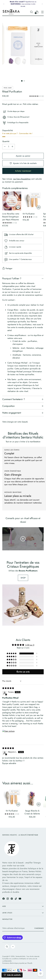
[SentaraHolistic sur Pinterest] (12, 899)
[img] (8, 688)
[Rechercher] (7, 947)
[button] (12, 653)
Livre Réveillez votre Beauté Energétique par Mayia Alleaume (10, 216)
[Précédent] (4, 4)
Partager (9, 268)
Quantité (5, 141)
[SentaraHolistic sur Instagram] (7, 899)
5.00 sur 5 (29, 645)
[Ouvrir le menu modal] (42, 11)
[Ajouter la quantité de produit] (12, 146)
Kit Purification (29, 213)
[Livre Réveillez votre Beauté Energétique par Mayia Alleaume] (11, 201)
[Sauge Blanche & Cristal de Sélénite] (32, 798)
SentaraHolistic (20, 956)
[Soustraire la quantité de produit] (4, 146)
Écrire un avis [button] (23, 671)
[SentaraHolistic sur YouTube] (20, 899)
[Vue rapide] (18, 207)
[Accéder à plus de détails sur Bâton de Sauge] (18, 611)
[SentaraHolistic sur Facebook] (3, 899)
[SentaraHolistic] (11, 12)
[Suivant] (42, 4)
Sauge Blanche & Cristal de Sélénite (32, 812)
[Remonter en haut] (13, 947)
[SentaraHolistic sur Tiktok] (16, 899)
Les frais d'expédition (22, 179)
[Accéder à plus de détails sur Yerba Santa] (35, 609)
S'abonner (39, 928)
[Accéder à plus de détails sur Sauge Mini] (26, 614)
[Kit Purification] (32, 201)
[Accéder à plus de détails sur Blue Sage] (22, 593)
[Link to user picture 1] (8, 736)
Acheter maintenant (23, 171)
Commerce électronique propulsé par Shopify (17, 963)
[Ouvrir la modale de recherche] (31, 11)
